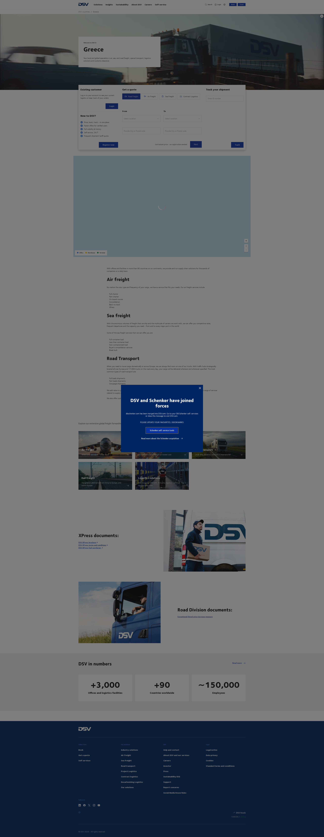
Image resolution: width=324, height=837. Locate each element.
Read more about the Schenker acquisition (160, 438)
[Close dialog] (200, 388)
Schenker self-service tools (162, 430)
